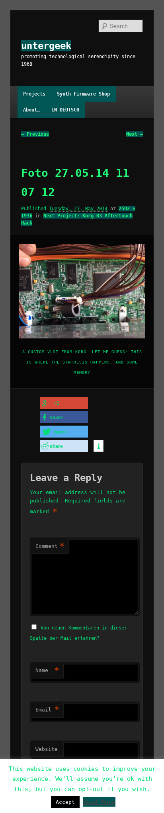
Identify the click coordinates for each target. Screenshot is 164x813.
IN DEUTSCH (65, 110)
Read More (99, 801)
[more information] (98, 446)
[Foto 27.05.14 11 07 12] (82, 291)
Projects (34, 94)
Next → (134, 134)
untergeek (46, 45)
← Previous (35, 134)
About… (31, 110)
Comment (49, 546)
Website (46, 749)
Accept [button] (65, 802)
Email (47, 710)
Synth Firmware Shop (83, 94)
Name (47, 670)
